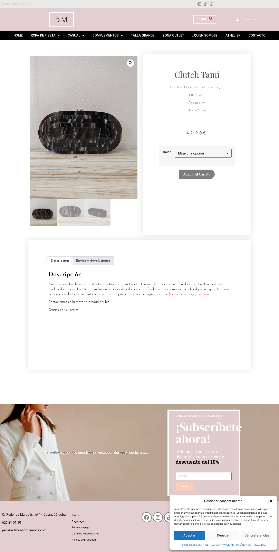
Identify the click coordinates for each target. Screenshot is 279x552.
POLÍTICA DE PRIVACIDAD (219, 544)
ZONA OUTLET (173, 35)
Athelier (232, 35)
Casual (74, 35)
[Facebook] (147, 517)
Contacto (257, 35)
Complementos (106, 35)
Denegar (223, 535)
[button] (271, 501)
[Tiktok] (205, 4)
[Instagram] (199, 4)
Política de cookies (191, 544)
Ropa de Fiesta (43, 35)
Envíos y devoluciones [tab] (93, 260)
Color (167, 152)
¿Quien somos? (204, 35)
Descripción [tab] (60, 260)
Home (18, 35)
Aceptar (189, 535)
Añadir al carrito (196, 174)
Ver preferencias (256, 535)
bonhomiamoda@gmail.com (189, 294)
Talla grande (142, 35)
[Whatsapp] (212, 4)
